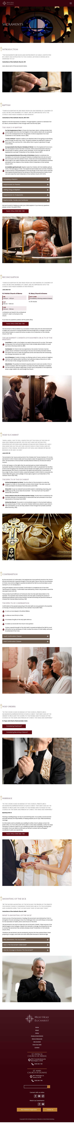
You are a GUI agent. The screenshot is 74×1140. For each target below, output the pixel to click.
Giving (37, 1033)
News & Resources (37, 1039)
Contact (37, 1047)
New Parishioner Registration (29, 1109)
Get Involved (37, 1041)
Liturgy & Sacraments (37, 1036)
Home (37, 1027)
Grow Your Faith (37, 1044)
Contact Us (50, 1109)
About (37, 1030)
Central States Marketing (48, 1119)
